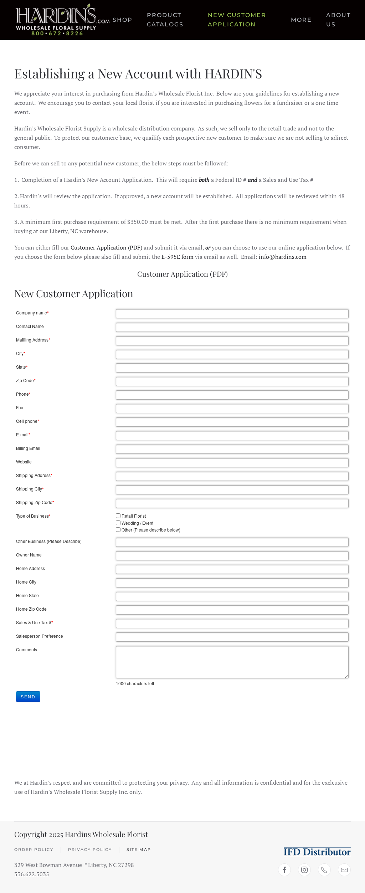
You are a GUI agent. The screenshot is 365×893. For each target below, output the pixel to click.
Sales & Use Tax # (34, 622)
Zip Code (26, 380)
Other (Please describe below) (151, 530)
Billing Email (28, 448)
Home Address (30, 568)
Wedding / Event (137, 523)
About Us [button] (338, 20)
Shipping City (30, 489)
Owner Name (29, 554)
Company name (32, 312)
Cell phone (27, 421)
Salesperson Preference (39, 636)
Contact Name (30, 326)
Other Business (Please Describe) (49, 541)
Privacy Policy (90, 849)
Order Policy (33, 849)
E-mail (23, 434)
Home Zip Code (31, 609)
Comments (26, 649)
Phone (23, 394)
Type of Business (33, 516)
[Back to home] (63, 20)
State (22, 367)
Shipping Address (34, 475)
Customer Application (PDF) (106, 247)
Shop (123, 19)
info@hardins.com (283, 257)
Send (28, 696)
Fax (19, 407)
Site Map (139, 849)
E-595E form (177, 257)
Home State (27, 595)
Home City (26, 582)
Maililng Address (33, 340)
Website (24, 461)
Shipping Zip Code (35, 502)
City (20, 353)
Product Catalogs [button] (165, 20)
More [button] (301, 19)
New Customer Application (237, 20)
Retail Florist (134, 516)
